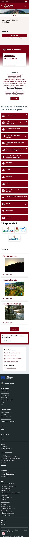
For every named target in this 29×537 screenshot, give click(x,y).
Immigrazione (7, 85)
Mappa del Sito (9, 531)
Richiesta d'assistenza (6, 515)
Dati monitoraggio (5, 530)
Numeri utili (3, 465)
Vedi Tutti (14, 98)
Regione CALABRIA (5, 490)
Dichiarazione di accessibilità (7, 506)
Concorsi (6, 83)
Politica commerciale (11, 89)
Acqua (20, 75)
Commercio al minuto (20, 79)
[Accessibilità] (4, 533)
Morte (8, 87)
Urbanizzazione (20, 94)
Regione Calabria (5, 1)
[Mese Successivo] (26, 35)
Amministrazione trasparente (7, 508)
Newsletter (3, 524)
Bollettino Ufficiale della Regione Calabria (10, 493)
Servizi (16, 530)
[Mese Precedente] (3, 35)
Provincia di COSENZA (6, 488)
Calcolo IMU (3, 500)
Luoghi (2, 437)
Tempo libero (8, 94)
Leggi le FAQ (4, 510)
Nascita (12, 87)
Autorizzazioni (4, 414)
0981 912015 (8, 452)
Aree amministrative (5, 391)
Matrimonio (22, 85)
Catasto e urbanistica (6, 417)
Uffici (2, 404)
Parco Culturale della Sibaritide (8, 484)
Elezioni (15, 83)
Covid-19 (11, 83)
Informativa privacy (5, 502)
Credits (25, 530)
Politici (2, 402)
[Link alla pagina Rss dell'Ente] (2, 522)
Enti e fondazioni (5, 395)
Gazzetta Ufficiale (5, 495)
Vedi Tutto (14, 329)
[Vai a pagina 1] (13, 15)
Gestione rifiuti (22, 83)
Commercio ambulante (8, 81)
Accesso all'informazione (12, 75)
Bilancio (19, 77)
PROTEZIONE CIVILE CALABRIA (8, 486)
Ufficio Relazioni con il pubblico (8, 460)
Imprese (17, 85)
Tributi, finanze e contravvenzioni (8, 421)
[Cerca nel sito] (24, 6)
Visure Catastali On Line (6, 497)
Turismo (14, 94)
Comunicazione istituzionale (20, 81)
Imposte (12, 85)
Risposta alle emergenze (10, 91)
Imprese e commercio (6, 419)
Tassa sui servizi (20, 91)
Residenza (19, 89)
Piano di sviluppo (18, 87)
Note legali (3, 504)
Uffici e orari (3, 463)
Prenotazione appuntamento (7, 513)
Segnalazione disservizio (6, 512)
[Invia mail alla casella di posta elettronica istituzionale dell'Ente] (11, 456)
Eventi (2, 439)
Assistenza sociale (12, 77)
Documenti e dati (5, 393)
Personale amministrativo (7, 400)
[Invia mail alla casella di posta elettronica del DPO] (9, 473)
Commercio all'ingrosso (9, 79)
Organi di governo (5, 397)
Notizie (2, 429)
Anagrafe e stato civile (6, 412)
